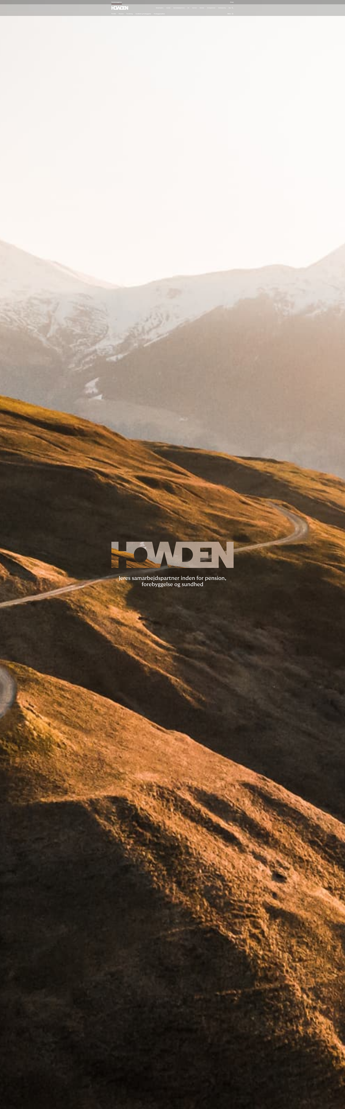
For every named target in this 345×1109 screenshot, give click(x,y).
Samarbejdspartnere (179, 8)
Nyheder (202, 8)
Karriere (194, 8)
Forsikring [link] (129, 13)
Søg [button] (230, 8)
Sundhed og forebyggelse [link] (143, 13)
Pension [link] (121, 13)
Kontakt (168, 8)
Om (188, 8)
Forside (113, 13)
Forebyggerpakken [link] (159, 13)
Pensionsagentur (116, 2)
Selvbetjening (222, 8)
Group (232, 2)
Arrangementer (211, 8)
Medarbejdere (160, 8)
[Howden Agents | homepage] (119, 8)
